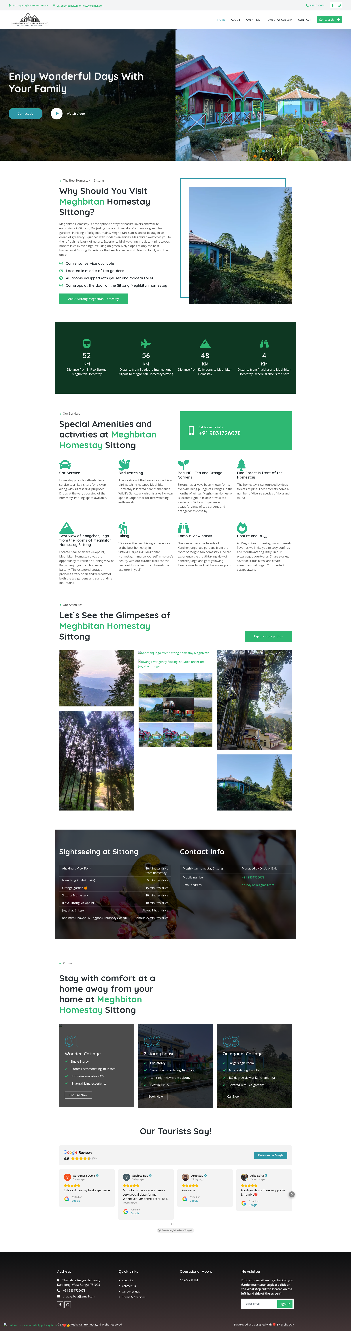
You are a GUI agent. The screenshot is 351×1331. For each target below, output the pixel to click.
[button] (59, 1194)
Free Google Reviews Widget (177, 1230)
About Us (128, 1280)
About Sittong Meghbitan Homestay (93, 299)
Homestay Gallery (279, 19)
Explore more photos (268, 636)
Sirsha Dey (287, 1324)
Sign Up (285, 1304)
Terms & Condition (134, 1297)
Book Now (155, 1096)
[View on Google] (67, 1177)
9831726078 (317, 5)
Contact (304, 19)
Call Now (233, 1096)
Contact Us (326, 20)
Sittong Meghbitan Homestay (78, 1324)
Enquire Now (78, 1095)
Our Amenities (131, 1291)
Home (221, 19)
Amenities (253, 19)
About (235, 19)
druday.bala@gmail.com (258, 885)
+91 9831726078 (220, 433)
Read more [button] (130, 1203)
